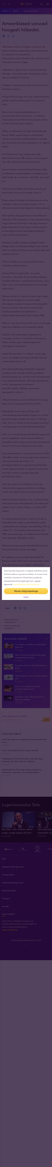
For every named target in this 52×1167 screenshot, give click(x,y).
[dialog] (26, 583)
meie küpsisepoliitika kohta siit (26, 584)
